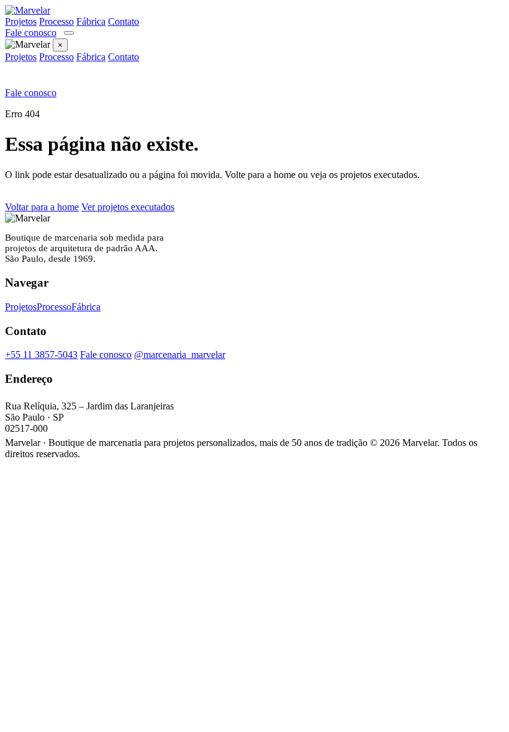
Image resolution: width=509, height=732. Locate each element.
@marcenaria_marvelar (179, 354)
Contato (123, 21)
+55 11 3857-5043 (41, 354)
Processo (56, 21)
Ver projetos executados (127, 207)
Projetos (21, 21)
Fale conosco (30, 32)
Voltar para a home (42, 207)
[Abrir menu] (69, 33)
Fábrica (91, 21)
